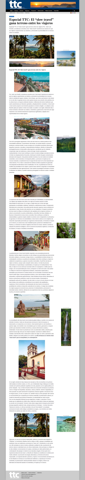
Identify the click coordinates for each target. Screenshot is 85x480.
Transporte (33, 10)
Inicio (11, 10)
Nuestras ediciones (20, 12)
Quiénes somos (12, 12)
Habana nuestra (48, 10)
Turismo (16, 10)
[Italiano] (75, 13)
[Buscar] (74, 10)
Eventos (21, 10)
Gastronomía (40, 10)
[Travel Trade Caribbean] (15, 4)
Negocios (27, 10)
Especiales (56, 10)
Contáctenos (27, 12)
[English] (73, 13)
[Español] (71, 13)
